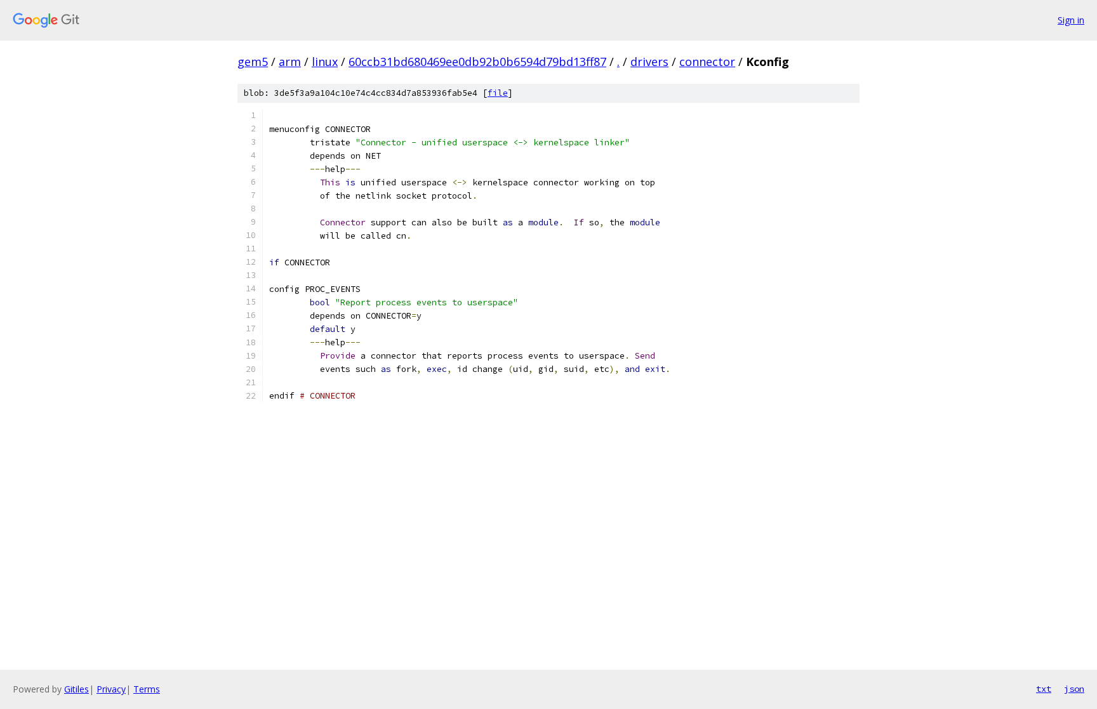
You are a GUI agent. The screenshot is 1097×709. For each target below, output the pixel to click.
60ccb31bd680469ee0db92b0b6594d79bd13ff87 (477, 61)
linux (325, 61)
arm (290, 61)
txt (1043, 688)
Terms (146, 689)
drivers (649, 61)
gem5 (252, 61)
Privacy (111, 689)
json (1074, 688)
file (498, 93)
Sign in (1071, 20)
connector (707, 61)
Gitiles (76, 689)
